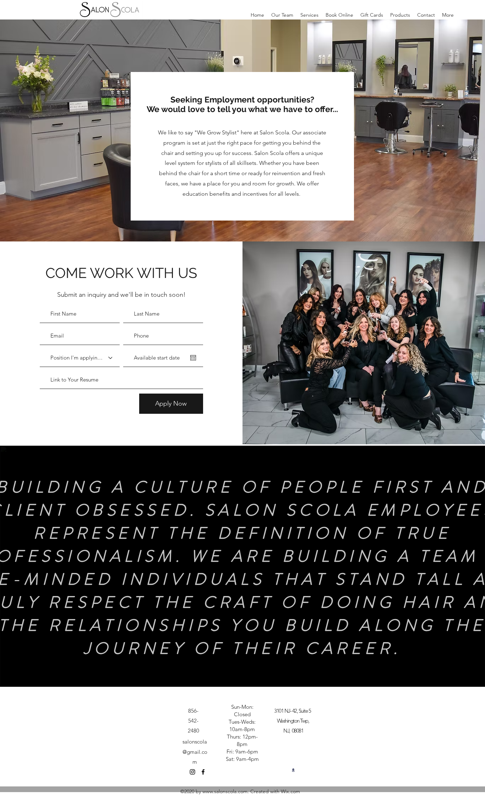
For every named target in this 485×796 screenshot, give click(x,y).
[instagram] (192, 771)
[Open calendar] (193, 358)
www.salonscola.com (224, 791)
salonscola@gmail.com (194, 751)
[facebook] (203, 771)
